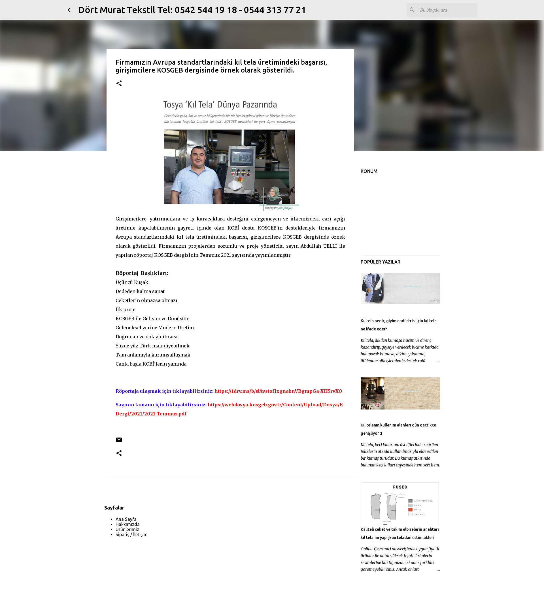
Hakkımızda (128, 524)
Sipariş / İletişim (132, 534)
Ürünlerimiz (127, 529)
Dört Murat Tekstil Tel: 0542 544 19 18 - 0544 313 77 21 (192, 10)
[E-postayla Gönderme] (119, 442)
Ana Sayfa (126, 519)
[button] (119, 84)
